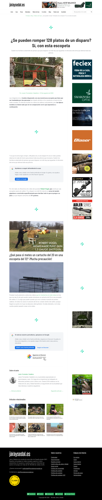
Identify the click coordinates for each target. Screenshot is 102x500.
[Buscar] (91, 11)
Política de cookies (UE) (58, 475)
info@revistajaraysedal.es (25, 472)
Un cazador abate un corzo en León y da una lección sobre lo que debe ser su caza (36, 417)
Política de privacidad (57, 468)
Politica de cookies (56, 470)
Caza (75, 459)
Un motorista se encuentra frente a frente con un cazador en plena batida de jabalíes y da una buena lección (17, 418)
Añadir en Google (21, 179)
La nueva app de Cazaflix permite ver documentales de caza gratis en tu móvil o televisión (55, 418)
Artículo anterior (15, 391)
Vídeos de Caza (38, 15)
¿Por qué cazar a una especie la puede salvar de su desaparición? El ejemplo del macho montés (17, 435)
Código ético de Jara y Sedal (59, 464)
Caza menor (77, 464)
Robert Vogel (45, 189)
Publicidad (54, 457)
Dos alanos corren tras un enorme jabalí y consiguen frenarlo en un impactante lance (55, 435)
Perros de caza (78, 473)
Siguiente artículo (57, 391)
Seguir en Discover (43, 347)
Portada (28, 15)
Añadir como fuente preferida (25, 347)
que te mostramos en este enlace (46, 295)
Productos (77, 468)
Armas (76, 470)
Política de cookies (56, 473)
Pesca (75, 466)
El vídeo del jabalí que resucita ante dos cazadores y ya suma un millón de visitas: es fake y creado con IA (36, 435)
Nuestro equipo (55, 462)
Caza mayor (77, 462)
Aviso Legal (54, 466)
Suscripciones (55, 459)
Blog (32, 15)
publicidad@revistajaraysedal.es (32, 468)
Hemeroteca (77, 475)
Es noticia (76, 457)
